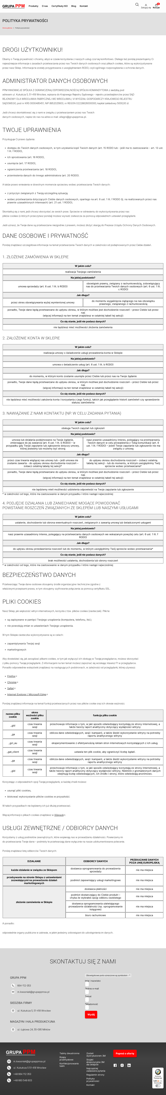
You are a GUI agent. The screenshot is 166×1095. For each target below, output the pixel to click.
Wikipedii (59, 815)
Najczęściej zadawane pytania (95, 1069)
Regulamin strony (95, 1074)
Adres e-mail (92, 988)
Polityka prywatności (92, 1079)
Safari (10, 688)
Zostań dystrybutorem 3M (96, 1054)
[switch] (158, 1085)
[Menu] (162, 1069)
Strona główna (7, 28)
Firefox (11, 676)
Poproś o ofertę (125, 1053)
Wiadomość (92, 1004)
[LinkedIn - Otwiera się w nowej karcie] (129, 1065)
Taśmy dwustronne (69, 1053)
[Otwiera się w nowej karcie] (122, 1065)
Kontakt (90, 1085)
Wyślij (91, 1014)
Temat (88, 996)
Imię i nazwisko (93, 981)
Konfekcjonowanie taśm (69, 1064)
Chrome (11, 682)
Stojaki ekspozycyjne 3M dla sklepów (95, 1062)
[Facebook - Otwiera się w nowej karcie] (115, 1065)
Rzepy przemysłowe (66, 1058)
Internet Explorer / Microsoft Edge (26, 694)
